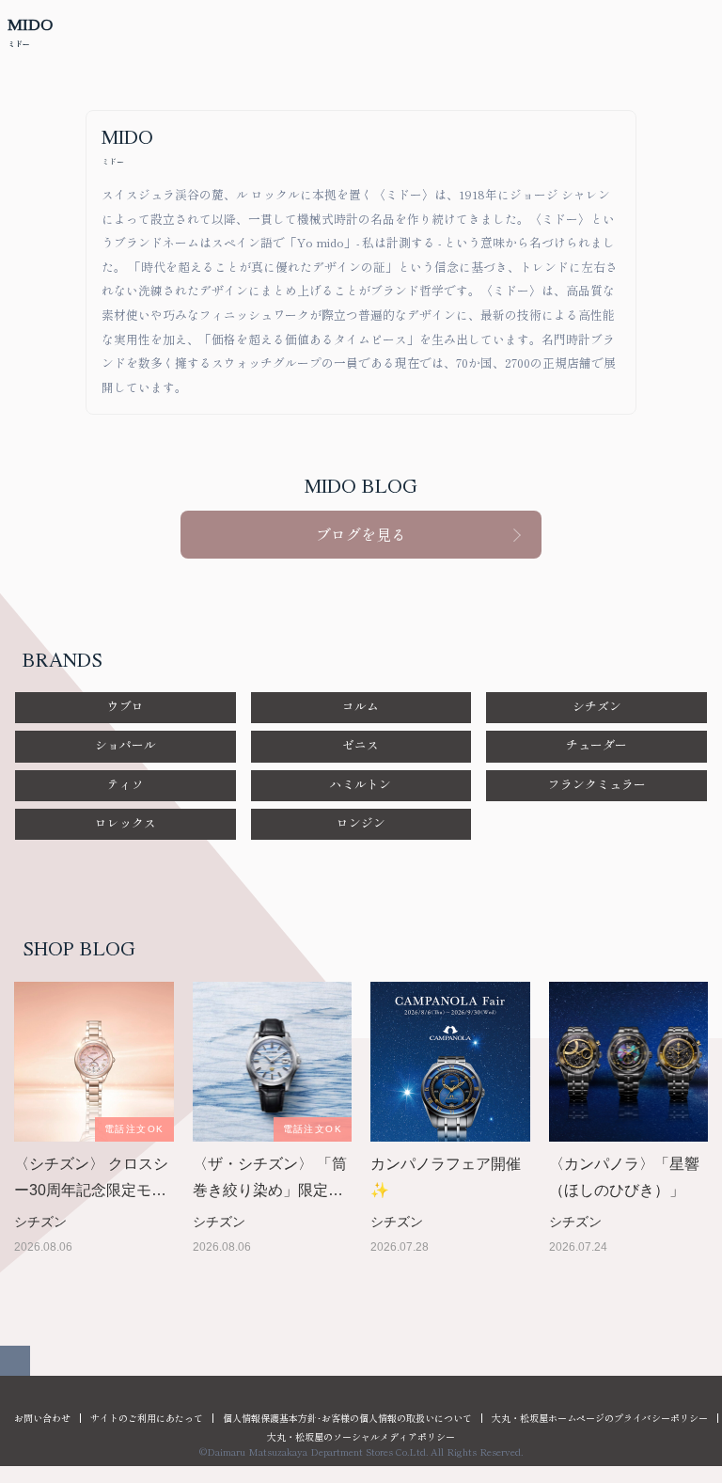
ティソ (125, 784)
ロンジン (361, 822)
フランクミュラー (597, 784)
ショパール (125, 744)
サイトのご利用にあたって (146, 1418)
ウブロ (125, 706)
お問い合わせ (42, 1418)
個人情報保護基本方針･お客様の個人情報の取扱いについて (347, 1418)
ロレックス (125, 822)
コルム (360, 706)
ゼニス (360, 744)
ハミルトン (360, 784)
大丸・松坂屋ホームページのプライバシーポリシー (600, 1418)
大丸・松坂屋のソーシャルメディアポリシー (361, 1436)
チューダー (596, 744)
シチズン (597, 706)
